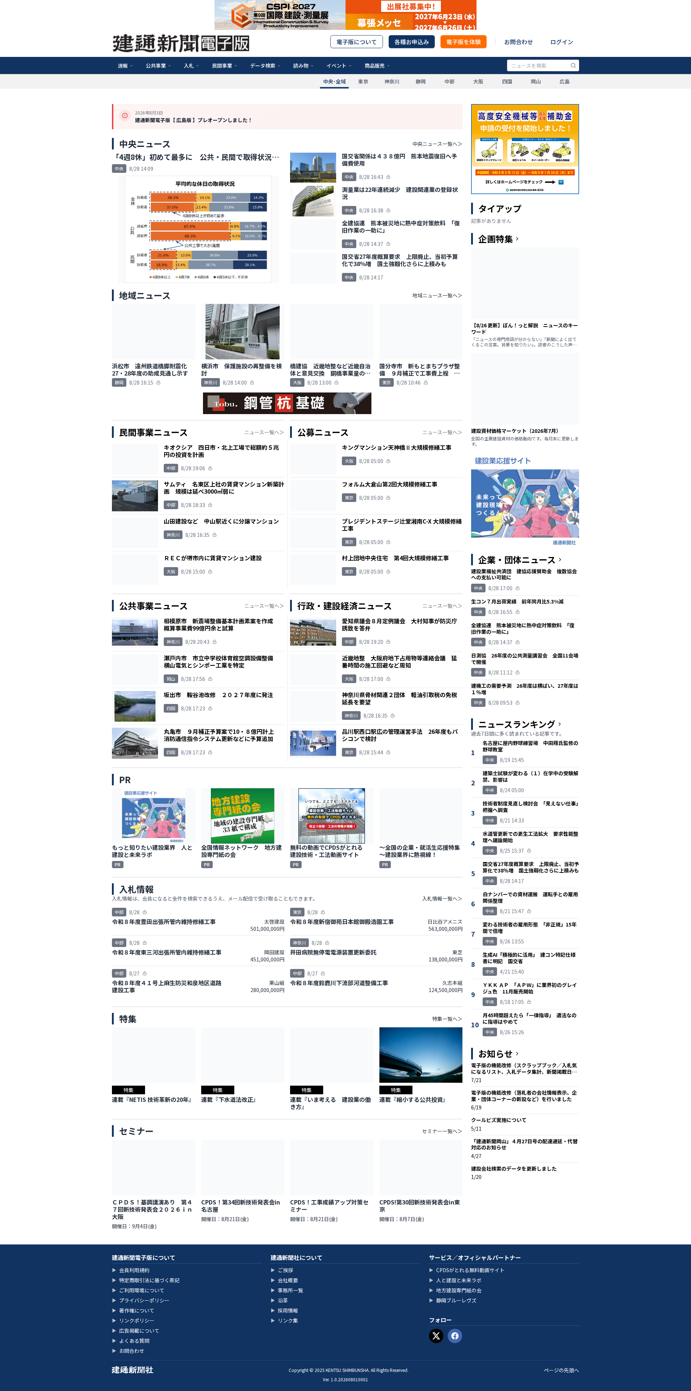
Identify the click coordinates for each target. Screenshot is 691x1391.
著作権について (133, 1310)
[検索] (573, 75)
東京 (363, 91)
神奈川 (391, 91)
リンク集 (284, 1320)
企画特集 (495, 238)
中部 (449, 91)
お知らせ (495, 1053)
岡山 (536, 91)
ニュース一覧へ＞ (264, 432)
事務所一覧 (287, 1290)
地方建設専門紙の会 (455, 1290)
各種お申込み (411, 51)
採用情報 (284, 1310)
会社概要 (284, 1280)
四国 (507, 91)
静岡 (421, 91)
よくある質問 (130, 1340)
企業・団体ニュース (517, 559)
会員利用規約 (130, 1270)
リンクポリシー (133, 1320)
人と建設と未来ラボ (455, 1280)
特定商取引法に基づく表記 (146, 1280)
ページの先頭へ (561, 1370)
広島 (565, 91)
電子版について (357, 51)
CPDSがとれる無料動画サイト (467, 1270)
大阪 (478, 91)
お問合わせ (518, 51)
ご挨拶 (282, 1270)
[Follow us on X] (436, 1336)
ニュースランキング (516, 724)
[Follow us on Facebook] (455, 1336)
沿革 (279, 1300)
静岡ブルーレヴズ (453, 1300)
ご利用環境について (138, 1290)
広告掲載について (135, 1330)
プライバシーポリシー (141, 1300)
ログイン (561, 51)
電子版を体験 (463, 51)
